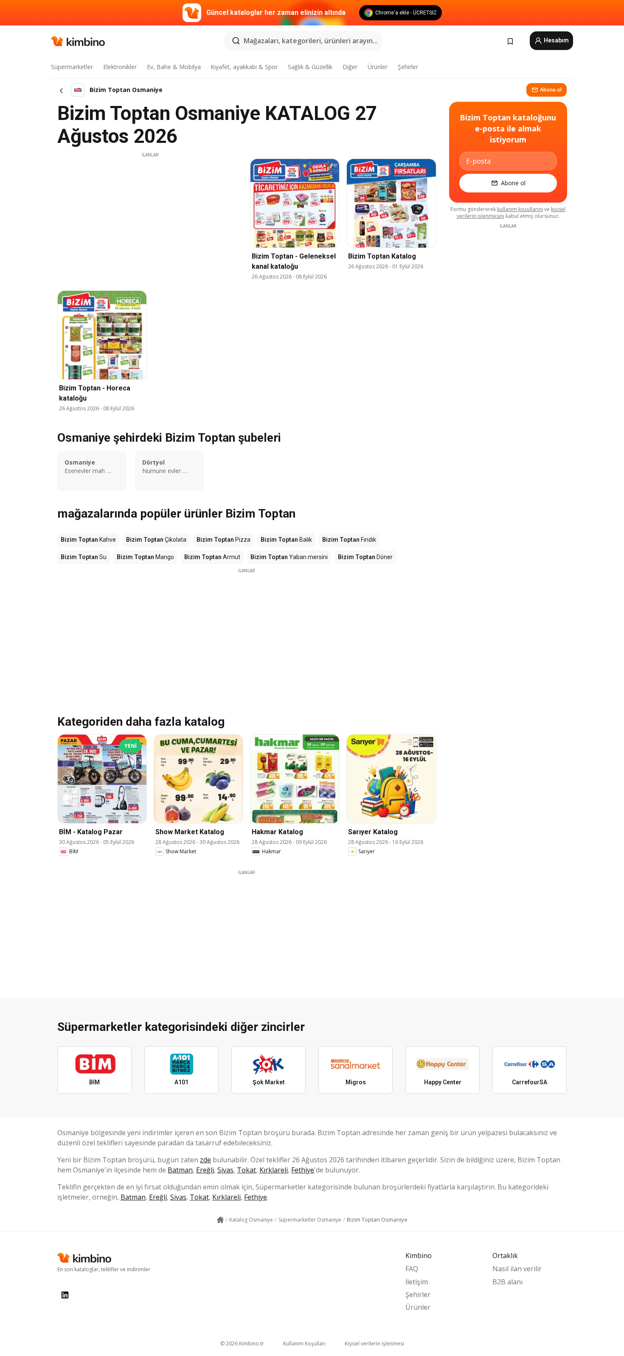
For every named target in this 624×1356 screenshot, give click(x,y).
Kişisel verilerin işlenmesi (374, 1343)
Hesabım (555, 40)
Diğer (350, 67)
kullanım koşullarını (520, 209)
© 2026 (242, 1343)
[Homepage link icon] (220, 1220)
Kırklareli (273, 1170)
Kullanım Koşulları (304, 1343)
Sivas (225, 1170)
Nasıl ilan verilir (517, 1268)
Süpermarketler (72, 67)
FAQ (411, 1268)
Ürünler (378, 67)
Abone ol (551, 89)
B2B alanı (507, 1281)
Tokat (246, 1170)
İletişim (416, 1281)
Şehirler (408, 67)
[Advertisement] (150, 217)
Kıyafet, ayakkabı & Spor (244, 67)
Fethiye (302, 1170)
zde (205, 1159)
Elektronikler (120, 67)
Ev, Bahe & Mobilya (174, 67)
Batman (180, 1170)
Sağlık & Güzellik (310, 67)
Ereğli (205, 1170)
